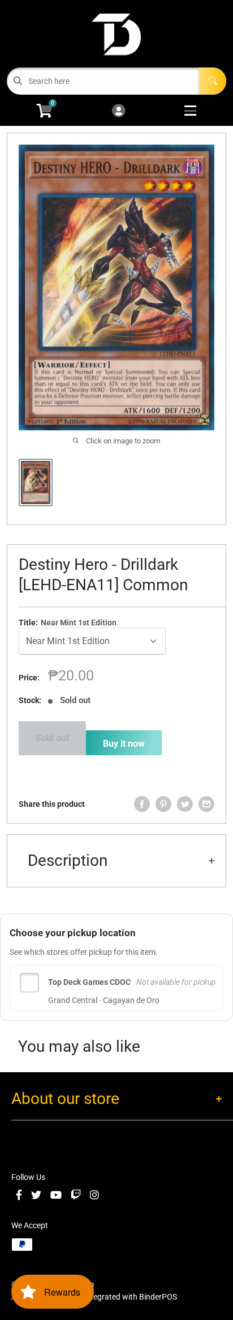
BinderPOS (158, 1296)
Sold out (52, 738)
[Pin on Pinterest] (163, 804)
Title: (67, 623)
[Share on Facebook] (142, 804)
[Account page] (118, 111)
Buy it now (124, 743)
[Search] (212, 81)
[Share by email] (206, 804)
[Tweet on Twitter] (185, 804)
